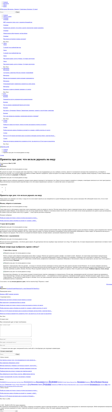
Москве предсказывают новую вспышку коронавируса (18, 78)
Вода (93, 382)
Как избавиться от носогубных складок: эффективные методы (17, 374)
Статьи (5, 120)
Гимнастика (8, 384)
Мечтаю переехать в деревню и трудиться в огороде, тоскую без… (18, 365)
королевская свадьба (11, 386)
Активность (3, 382)
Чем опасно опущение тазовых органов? (14, 39)
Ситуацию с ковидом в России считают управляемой (18, 72)
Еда (29, 384)
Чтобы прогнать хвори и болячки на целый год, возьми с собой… (18, 220)
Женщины (34, 384)
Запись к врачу (7, 16)
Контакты (6, 3)
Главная (5, 2)
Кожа (60, 384)
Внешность (87, 382)
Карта (5, 6)
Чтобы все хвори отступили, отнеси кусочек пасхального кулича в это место (24, 124)
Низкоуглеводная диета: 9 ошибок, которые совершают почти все (18, 368)
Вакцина (68, 382)
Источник (109, 284)
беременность (95, 384)
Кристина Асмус (72, 384)
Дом (27, 384)
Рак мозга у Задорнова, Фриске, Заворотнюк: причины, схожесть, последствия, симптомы (28, 110)
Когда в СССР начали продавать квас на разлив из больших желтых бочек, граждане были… (29, 135)
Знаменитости (55, 384)
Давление (14, 384)
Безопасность (28, 382)
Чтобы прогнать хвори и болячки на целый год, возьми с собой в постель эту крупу (26, 130)
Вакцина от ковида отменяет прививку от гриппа (17, 89)
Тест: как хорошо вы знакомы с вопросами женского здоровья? (20, 116)
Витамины (81, 382)
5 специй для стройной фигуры (12, 47)
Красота (66, 384)
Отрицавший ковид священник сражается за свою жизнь (19, 83)
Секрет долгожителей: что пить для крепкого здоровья (15, 376)
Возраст (98, 382)
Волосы (105, 382)
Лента (5, 5)
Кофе (63, 384)
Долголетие (23, 384)
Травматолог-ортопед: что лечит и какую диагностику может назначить (23, 27)
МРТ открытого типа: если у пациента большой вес (17, 22)
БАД (4, 93)
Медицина (6, 68)
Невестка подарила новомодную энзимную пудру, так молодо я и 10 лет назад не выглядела (29, 141)
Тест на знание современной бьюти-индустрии (16, 105)
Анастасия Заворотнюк (11, 382)
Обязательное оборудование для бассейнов (15, 33)
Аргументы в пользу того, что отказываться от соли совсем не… (18, 360)
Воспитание (2, 384)
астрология (86, 384)
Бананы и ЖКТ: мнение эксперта (9, 294)
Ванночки (72, 382)
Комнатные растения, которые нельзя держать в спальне (15, 299)
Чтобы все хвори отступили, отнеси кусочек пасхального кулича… (19, 218)
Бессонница (40, 382)
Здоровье (5, 18)
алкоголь (78, 384)
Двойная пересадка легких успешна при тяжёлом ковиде (16, 371)
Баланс (22, 382)
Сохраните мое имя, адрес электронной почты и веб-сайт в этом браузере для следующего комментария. (31, 348)
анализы (81, 384)
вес (106, 384)
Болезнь (60, 382)
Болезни (5, 95)
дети (109, 384)
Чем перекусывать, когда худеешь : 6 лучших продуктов (19, 58)
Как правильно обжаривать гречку (9, 362)
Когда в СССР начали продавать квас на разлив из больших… (17, 396)
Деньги (17, 384)
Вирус (75, 382)
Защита (40, 384)
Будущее (64, 382)
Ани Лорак (18, 382)
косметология (19, 386)
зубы (5, 386)
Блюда (47, 382)
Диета (5, 43)
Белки (34, 382)
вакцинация (102, 384)
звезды (2, 386)
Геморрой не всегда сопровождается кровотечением (17, 99)
